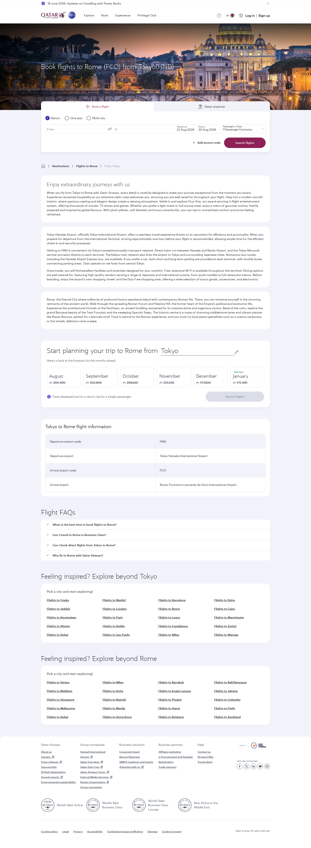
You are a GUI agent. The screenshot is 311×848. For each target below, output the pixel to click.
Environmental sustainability (58, 782)
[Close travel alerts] (268, 3)
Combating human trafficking (125, 831)
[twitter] (246, 766)
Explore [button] (89, 15)
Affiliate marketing (170, 751)
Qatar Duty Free (89, 766)
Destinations (60, 166)
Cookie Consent (171, 831)
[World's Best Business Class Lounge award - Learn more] (139, 805)
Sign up (264, 15)
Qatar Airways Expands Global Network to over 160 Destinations (91, 3)
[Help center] (219, 15)
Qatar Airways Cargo (92, 772)
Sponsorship (49, 766)
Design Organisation (92, 782)
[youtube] (260, 766)
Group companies (92, 744)
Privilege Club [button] (147, 15)
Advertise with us (129, 766)
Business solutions (132, 744)
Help (201, 744)
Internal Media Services (94, 777)
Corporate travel (129, 751)
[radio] (64, 377)
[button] (157, 525)
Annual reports (50, 777)
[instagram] (267, 766)
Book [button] (104, 15)
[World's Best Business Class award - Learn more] (93, 805)
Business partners (171, 744)
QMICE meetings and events (136, 761)
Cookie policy (49, 831)
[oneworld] (71, 15)
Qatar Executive (89, 761)
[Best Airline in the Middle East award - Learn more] (184, 805)
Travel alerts (205, 761)
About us (46, 751)
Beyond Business (129, 756)
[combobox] (197, 350)
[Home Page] (43, 166)
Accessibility (95, 831)
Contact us (204, 751)
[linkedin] (253, 766)
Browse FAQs (205, 756)
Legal (65, 831)
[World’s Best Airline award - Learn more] (47, 805)
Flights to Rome (87, 166)
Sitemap (152, 831)
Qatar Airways (50, 744)
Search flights (235, 396)
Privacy (78, 831)
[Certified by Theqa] (253, 747)
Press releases (49, 761)
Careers (46, 756)
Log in (250, 15)
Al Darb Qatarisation (53, 772)
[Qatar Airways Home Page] (54, 15)
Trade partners (167, 766)
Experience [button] (122, 15)
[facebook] (240, 766)
